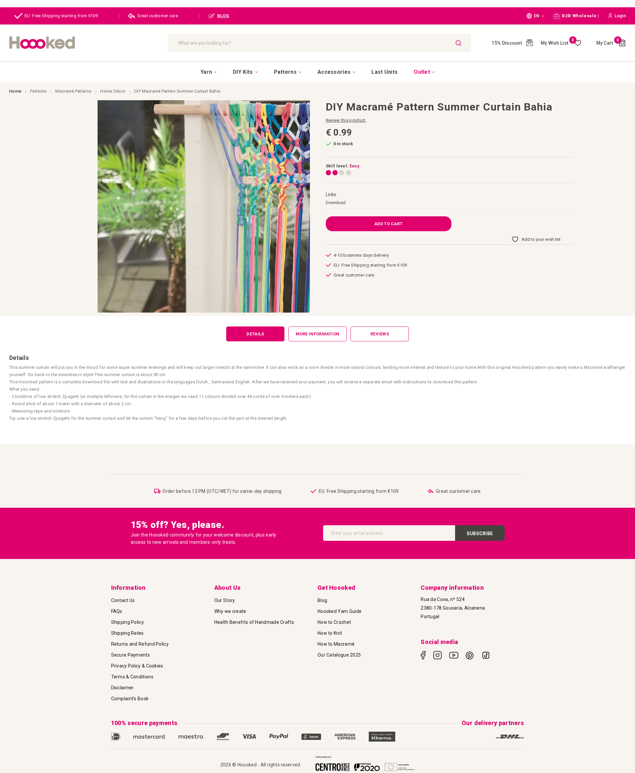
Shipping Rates (127, 633)
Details (255, 333)
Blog (322, 600)
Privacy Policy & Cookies (137, 665)
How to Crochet (334, 622)
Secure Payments (130, 655)
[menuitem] (208, 72)
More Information (318, 333)
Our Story (224, 600)
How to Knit (330, 633)
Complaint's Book (130, 698)
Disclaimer (122, 687)
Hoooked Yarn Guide (339, 611)
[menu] (317, 71)
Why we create (230, 611)
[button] (535, 16)
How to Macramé (336, 644)
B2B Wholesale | (580, 15)
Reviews (379, 333)
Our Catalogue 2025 (339, 655)
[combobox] (319, 43)
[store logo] (85, 42)
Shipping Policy (127, 622)
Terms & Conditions (132, 676)
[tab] (255, 333)
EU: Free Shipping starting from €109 (61, 15)
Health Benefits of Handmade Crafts (254, 622)
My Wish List (557, 43)
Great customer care (157, 15)
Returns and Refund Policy (140, 644)
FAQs (116, 611)
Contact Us (123, 600)
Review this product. (346, 120)
